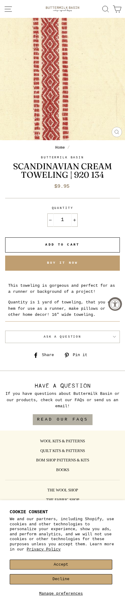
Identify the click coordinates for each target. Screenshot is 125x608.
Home (60, 147)
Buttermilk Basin (62, 157)
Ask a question (62, 337)
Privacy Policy (44, 549)
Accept (61, 564)
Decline (60, 579)
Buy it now (62, 263)
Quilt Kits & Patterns (62, 451)
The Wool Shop (62, 490)
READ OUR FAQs (62, 419)
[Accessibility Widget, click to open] (115, 304)
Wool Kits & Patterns (62, 441)
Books (62, 470)
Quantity (62, 208)
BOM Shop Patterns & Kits (62, 460)
